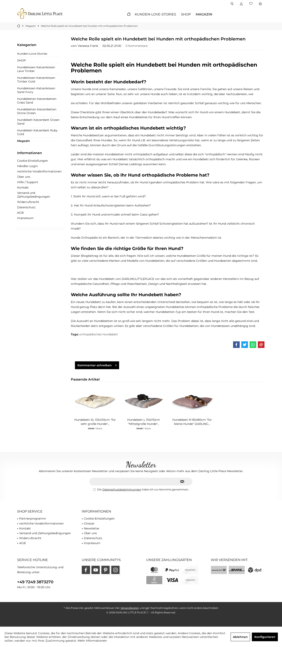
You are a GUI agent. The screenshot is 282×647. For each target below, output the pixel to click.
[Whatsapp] (253, 344)
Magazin (23, 141)
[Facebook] (86, 570)
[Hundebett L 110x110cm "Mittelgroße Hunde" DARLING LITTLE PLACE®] (143, 401)
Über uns (23, 177)
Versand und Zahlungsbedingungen (33, 194)
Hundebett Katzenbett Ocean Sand (38, 121)
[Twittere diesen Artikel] (244, 344)
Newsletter (92, 528)
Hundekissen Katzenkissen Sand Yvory (36, 90)
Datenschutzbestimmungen (121, 489)
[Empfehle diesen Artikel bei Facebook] (236, 344)
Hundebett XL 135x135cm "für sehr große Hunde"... (95, 422)
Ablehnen (240, 637)
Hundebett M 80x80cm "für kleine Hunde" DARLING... (192, 422)
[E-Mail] (261, 344)
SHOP (21, 60)
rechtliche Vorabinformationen (39, 171)
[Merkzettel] (250, 4)
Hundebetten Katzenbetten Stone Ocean (36, 111)
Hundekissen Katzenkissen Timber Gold (36, 79)
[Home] (128, 14)
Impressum (25, 218)
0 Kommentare (137, 46)
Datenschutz (26, 207)
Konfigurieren (264, 637)
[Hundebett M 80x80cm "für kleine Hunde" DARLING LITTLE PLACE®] (192, 401)
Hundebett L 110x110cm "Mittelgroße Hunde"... (143, 422)
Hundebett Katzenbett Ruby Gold (37, 132)
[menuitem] (260, 4)
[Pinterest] (105, 570)
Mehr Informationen (92, 640)
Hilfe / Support (27, 182)
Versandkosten (130, 607)
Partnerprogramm (32, 518)
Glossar (89, 523)
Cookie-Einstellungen (32, 161)
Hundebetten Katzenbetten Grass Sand (36, 100)
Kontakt (23, 187)
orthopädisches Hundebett (98, 334)
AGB (20, 212)
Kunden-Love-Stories (32, 53)
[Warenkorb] (260, 4)
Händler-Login (27, 166)
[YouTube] (95, 570)
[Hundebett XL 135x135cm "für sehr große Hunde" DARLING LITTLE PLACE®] (95, 401)
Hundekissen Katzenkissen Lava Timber (36, 69)
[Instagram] (115, 570)
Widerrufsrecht (28, 202)
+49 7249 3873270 (35, 582)
